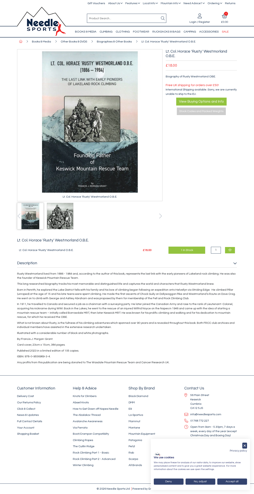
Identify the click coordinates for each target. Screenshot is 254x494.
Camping (190, 31)
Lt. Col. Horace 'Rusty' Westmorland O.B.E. (168, 41)
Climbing (106, 31)
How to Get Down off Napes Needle (95, 408)
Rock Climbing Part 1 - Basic (91, 452)
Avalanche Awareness (87, 421)
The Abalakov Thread (87, 414)
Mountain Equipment (142, 433)
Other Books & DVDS (74, 41)
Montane (134, 427)
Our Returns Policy (29, 402)
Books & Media (85, 31)
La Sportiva (136, 414)
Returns (230, 3)
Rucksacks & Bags (166, 31)
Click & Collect (26, 408)
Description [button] (27, 263)
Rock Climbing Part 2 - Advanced (94, 458)
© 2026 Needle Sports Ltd (113, 488)
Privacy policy (238, 450)
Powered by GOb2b (145, 488)
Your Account (25, 427)
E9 (130, 408)
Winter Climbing (83, 465)
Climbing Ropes (83, 440)
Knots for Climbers (84, 396)
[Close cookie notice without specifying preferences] (244, 446)
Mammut (134, 421)
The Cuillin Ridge (83, 446)
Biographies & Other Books (114, 41)
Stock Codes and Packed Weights (201, 111)
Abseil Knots (81, 402)
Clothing (123, 31)
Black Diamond (138, 396)
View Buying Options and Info (201, 101)
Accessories (209, 31)
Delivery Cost (25, 396)
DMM (132, 402)
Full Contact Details (29, 421)
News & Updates (28, 414)
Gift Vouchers (96, 3)
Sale (225, 31)
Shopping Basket (28, 433)
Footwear (141, 31)
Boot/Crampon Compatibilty (91, 433)
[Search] (163, 18)
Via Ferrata (80, 427)
